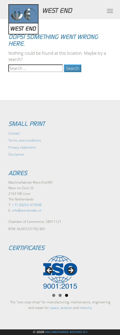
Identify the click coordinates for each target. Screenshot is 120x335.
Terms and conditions (24, 140)
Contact (14, 133)
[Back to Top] (104, 315)
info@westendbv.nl (26, 210)
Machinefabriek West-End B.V (66, 332)
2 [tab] (60, 295)
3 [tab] (66, 295)
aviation (66, 307)
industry (86, 307)
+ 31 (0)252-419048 (27, 204)
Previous (49, 271)
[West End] (26, 19)
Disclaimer (16, 154)
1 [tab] (53, 295)
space (54, 307)
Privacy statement (22, 147)
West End (57, 11)
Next (70, 271)
